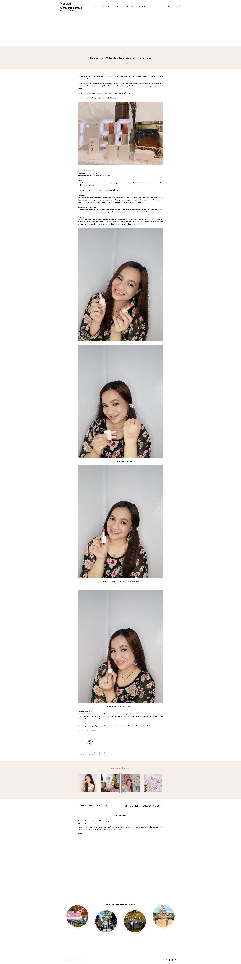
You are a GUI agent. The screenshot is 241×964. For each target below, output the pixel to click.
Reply (80, 833)
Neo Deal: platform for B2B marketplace (95, 821)
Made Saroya (76, 960)
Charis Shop (91, 171)
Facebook (81, 731)
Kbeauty (122, 63)
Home (94, 6)
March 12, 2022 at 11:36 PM (87, 823)
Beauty (110, 6)
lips (127, 63)
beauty (116, 63)
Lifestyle (119, 6)
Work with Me (129, 6)
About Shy (102, 6)
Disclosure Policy (143, 6)
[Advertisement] (120, 26)
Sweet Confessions (71, 5)
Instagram (89, 731)
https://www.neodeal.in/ (114, 829)
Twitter (95, 731)
